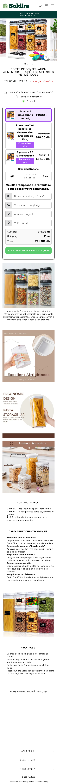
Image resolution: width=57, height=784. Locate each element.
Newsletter (28, 769)
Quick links (27, 760)
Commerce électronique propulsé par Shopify (28, 781)
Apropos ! (27, 751)
